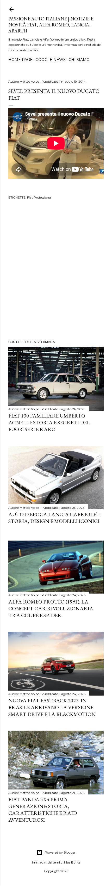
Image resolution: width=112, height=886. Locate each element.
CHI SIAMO (79, 59)
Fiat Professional (39, 197)
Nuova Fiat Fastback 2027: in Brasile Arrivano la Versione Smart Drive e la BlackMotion (52, 707)
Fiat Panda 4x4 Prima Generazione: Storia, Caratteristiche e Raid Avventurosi (42, 809)
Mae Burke (72, 862)
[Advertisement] (56, 270)
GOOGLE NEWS (50, 59)
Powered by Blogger (60, 852)
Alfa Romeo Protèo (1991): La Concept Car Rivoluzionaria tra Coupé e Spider (50, 608)
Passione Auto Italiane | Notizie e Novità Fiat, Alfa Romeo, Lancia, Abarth (50, 25)
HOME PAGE (20, 59)
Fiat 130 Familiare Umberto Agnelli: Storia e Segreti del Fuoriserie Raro (49, 422)
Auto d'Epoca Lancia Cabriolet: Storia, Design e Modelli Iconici (54, 517)
